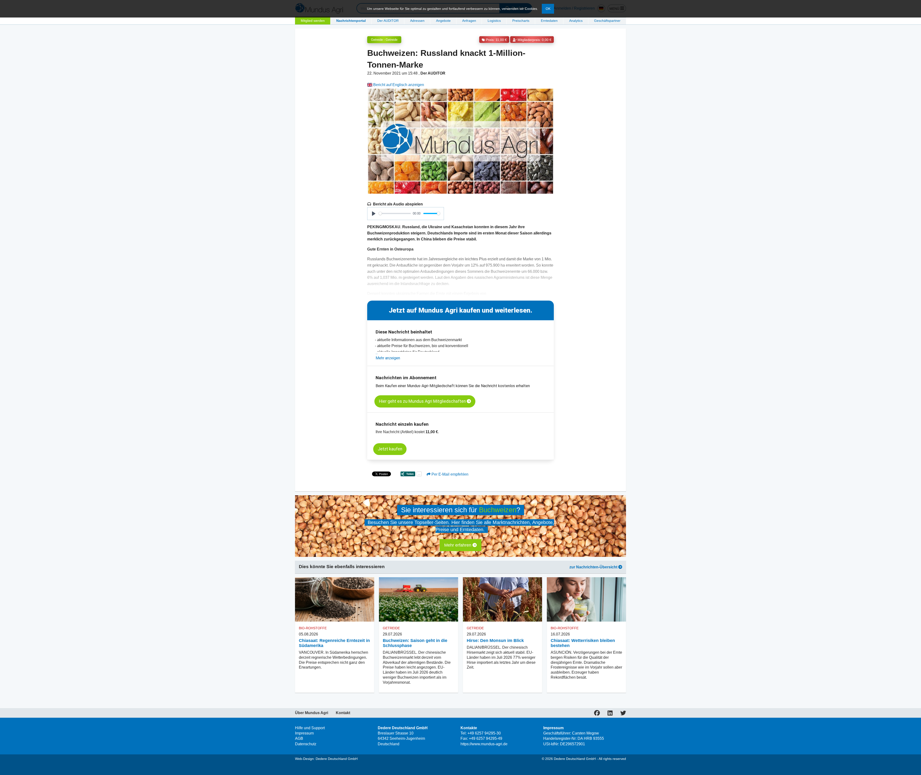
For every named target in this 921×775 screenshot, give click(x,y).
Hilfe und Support (310, 728)
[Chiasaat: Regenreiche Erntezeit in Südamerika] (334, 599)
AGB (299, 738)
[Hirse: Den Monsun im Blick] (502, 599)
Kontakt (343, 713)
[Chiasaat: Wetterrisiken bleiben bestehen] (586, 599)
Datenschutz (305, 744)
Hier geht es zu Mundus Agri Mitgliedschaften (423, 401)
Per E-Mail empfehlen (449, 474)
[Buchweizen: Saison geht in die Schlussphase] (418, 599)
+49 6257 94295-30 (484, 733)
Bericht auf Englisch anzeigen (398, 85)
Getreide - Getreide (384, 39)
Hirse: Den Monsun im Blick (495, 640)
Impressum (304, 733)
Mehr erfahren (458, 545)
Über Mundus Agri (311, 713)
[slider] (395, 213)
